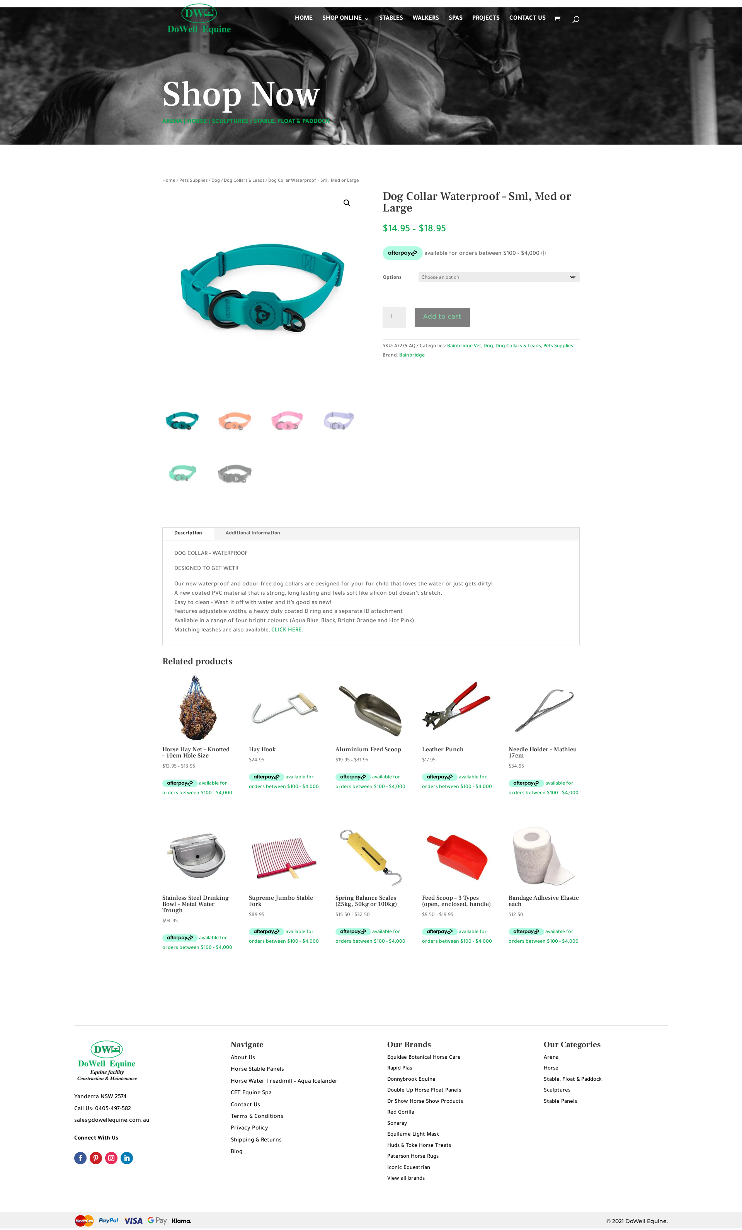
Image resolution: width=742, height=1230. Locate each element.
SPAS (456, 19)
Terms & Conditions (257, 1117)
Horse (551, 1068)
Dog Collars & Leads (244, 181)
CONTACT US (527, 19)
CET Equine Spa (251, 1093)
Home (168, 181)
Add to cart (442, 317)
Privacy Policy (249, 1129)
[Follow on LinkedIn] (127, 1158)
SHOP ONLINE (342, 19)
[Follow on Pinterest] (96, 1158)
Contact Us (245, 1105)
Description (188, 533)
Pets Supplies (193, 181)
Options (392, 278)
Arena (551, 1058)
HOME (304, 19)
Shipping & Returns (256, 1141)
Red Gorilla (400, 1113)
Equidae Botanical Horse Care (424, 1058)
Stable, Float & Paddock (573, 1080)
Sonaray (397, 1124)
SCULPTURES (230, 122)
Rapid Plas (399, 1068)
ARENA (172, 122)
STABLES (391, 19)
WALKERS (426, 19)
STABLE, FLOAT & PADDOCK (292, 122)
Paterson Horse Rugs (413, 1157)
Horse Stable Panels (257, 1070)
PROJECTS (486, 19)
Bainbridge (412, 355)
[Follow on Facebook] (80, 1158)
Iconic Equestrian (408, 1168)
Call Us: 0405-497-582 (102, 1109)
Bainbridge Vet (464, 346)
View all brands (406, 1179)
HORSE (197, 122)
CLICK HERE (286, 631)
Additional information (253, 533)
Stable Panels (560, 1102)
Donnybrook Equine (411, 1080)
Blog (237, 1152)
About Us (243, 1058)
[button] (347, 203)
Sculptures (557, 1091)
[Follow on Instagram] (111, 1158)
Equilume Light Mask (413, 1135)
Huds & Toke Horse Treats (419, 1146)
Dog (215, 181)
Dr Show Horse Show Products (425, 1102)
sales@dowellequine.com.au (112, 1121)
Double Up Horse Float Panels (424, 1091)
